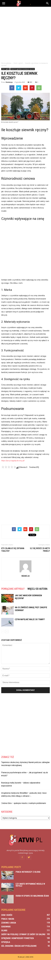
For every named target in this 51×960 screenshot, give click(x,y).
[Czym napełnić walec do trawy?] (7, 622)
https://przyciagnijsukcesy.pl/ (13, 460)
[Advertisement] (25, 33)
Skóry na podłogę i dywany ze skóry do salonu (23, 934)
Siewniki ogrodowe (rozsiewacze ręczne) (22, 69)
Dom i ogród (5, 69)
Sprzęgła (5, 942)
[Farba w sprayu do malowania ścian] (7, 899)
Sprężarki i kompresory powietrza (17, 938)
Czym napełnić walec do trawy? (30, 619)
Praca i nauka (7, 919)
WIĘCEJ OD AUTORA (37, 588)
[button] (47, 3)
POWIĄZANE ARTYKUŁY (13, 588)
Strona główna (6, 63)
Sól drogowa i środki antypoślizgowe (19, 946)
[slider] (8, 466)
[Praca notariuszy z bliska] (7, 875)
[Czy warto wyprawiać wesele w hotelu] (7, 887)
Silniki (4, 930)
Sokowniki (6, 926)
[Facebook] (22, 857)
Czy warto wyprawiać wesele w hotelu (30, 885)
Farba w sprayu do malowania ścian (32, 896)
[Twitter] (28, 857)
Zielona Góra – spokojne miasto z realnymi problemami (23, 803)
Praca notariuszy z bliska (28, 872)
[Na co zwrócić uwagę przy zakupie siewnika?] (7, 610)
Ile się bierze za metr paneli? (40, 549)
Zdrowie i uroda (8, 923)
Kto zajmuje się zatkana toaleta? (12, 549)
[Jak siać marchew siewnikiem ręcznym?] (7, 598)
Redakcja (9, 82)
